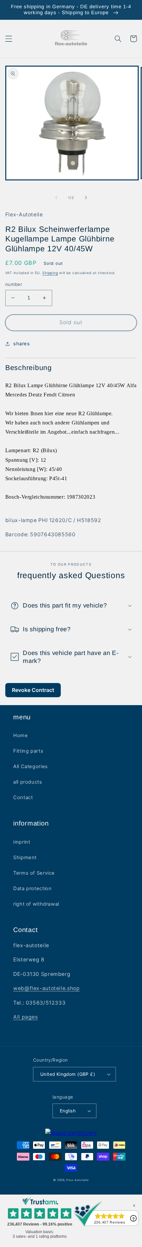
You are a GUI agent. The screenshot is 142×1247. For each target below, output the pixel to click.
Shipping (50, 273)
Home (20, 735)
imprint (21, 842)
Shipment (25, 857)
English (68, 1110)
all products (27, 782)
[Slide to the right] (86, 198)
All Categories (30, 766)
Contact (23, 797)
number (13, 284)
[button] (8, 38)
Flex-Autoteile (77, 1180)
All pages (25, 1017)
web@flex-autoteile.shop (46, 988)
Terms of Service (34, 873)
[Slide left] (56, 198)
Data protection (32, 888)
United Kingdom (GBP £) (67, 1074)
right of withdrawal (36, 904)
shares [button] (21, 344)
